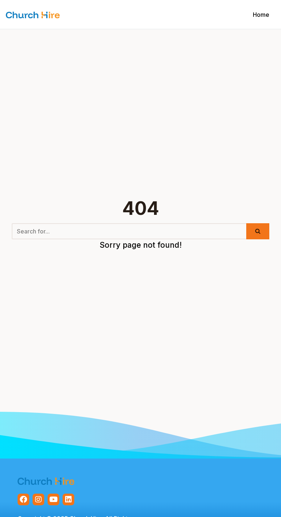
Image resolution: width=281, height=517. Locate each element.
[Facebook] (23, 499)
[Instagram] (38, 499)
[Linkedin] (68, 499)
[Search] (257, 231)
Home (261, 14)
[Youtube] (53, 499)
